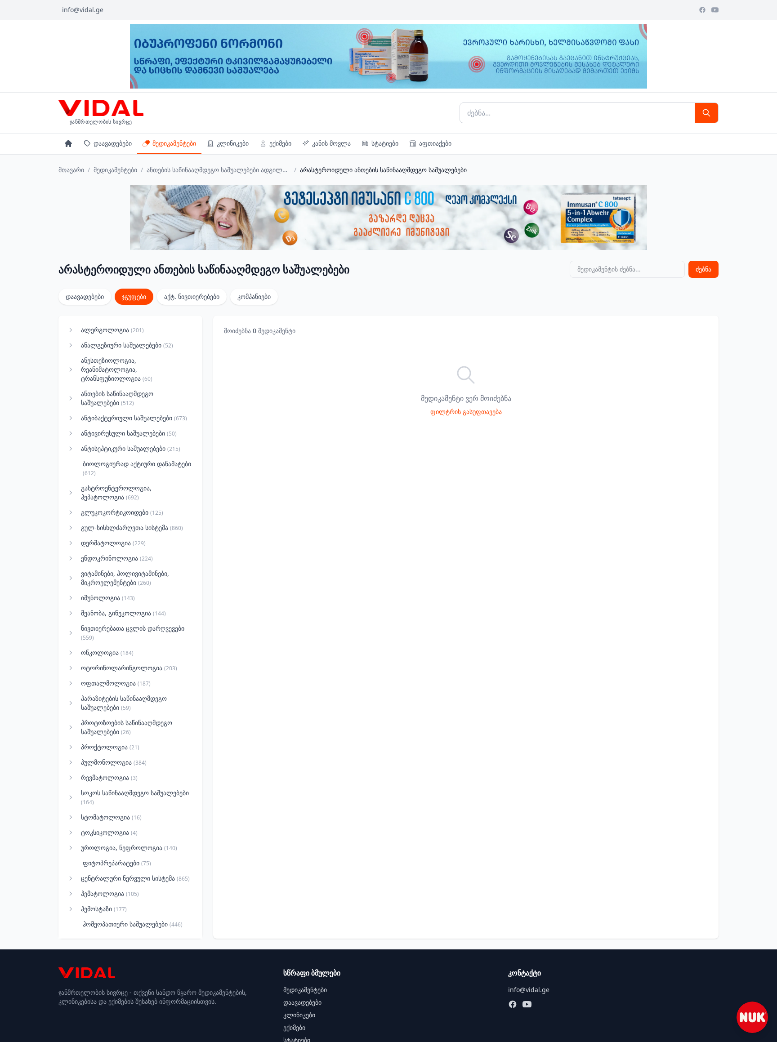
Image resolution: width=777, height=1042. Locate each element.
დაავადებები (113, 143)
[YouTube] (715, 9)
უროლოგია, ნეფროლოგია (129, 847)
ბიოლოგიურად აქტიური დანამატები (137, 468)
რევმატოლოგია (109, 777)
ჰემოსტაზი (104, 908)
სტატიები (384, 143)
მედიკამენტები (174, 143)
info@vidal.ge (82, 9)
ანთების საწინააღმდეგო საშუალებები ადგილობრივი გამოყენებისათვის (218, 169)
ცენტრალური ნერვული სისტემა (135, 878)
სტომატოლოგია (111, 817)
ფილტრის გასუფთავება (466, 411)
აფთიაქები (435, 143)
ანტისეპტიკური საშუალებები (130, 448)
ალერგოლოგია (112, 329)
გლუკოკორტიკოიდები (122, 512)
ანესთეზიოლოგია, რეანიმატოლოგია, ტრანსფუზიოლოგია (116, 369)
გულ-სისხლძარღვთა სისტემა (132, 527)
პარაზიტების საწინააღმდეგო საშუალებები (124, 703)
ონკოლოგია (107, 652)
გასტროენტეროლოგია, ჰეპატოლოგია (116, 492)
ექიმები (280, 143)
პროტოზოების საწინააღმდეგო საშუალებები (126, 727)
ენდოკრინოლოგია (117, 558)
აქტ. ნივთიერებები (191, 296)
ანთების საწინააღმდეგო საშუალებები (117, 398)
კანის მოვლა (331, 143)
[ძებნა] (706, 113)
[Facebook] (702, 9)
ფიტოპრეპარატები (117, 863)
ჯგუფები (134, 296)
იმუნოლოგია (108, 597)
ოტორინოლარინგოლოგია (129, 667)
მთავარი (71, 169)
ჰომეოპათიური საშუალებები (133, 924)
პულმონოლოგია (114, 762)
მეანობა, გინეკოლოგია (123, 613)
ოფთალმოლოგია (116, 683)
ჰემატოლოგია (110, 893)
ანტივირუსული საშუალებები (129, 433)
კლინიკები (233, 143)
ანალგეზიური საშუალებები (127, 345)
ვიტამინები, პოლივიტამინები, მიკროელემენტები (125, 578)
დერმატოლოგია (113, 543)
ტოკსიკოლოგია (109, 832)
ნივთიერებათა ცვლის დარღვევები (132, 632)
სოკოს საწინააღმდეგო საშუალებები (135, 797)
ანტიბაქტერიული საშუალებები (134, 418)
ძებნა (703, 269)
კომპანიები (254, 296)
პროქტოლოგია (110, 747)
